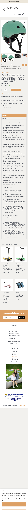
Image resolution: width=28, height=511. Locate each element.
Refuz (14, 507)
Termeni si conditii (14, 345)
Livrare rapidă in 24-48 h (14, 1)
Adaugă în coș (16, 89)
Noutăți (14, 354)
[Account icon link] (26, 14)
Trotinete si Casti (5, 72)
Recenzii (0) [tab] (5, 118)
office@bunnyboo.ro (15, 335)
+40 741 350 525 (15, 331)
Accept (14, 504)
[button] (24, 22)
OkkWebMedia (21, 405)
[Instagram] (11, 361)
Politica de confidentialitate (14, 341)
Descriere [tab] (4, 115)
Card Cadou (14, 356)
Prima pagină (4, 64)
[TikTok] (16, 361)
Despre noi (14, 351)
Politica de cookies (14, 343)
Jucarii (9, 64)
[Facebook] (14, 361)
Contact (14, 353)
